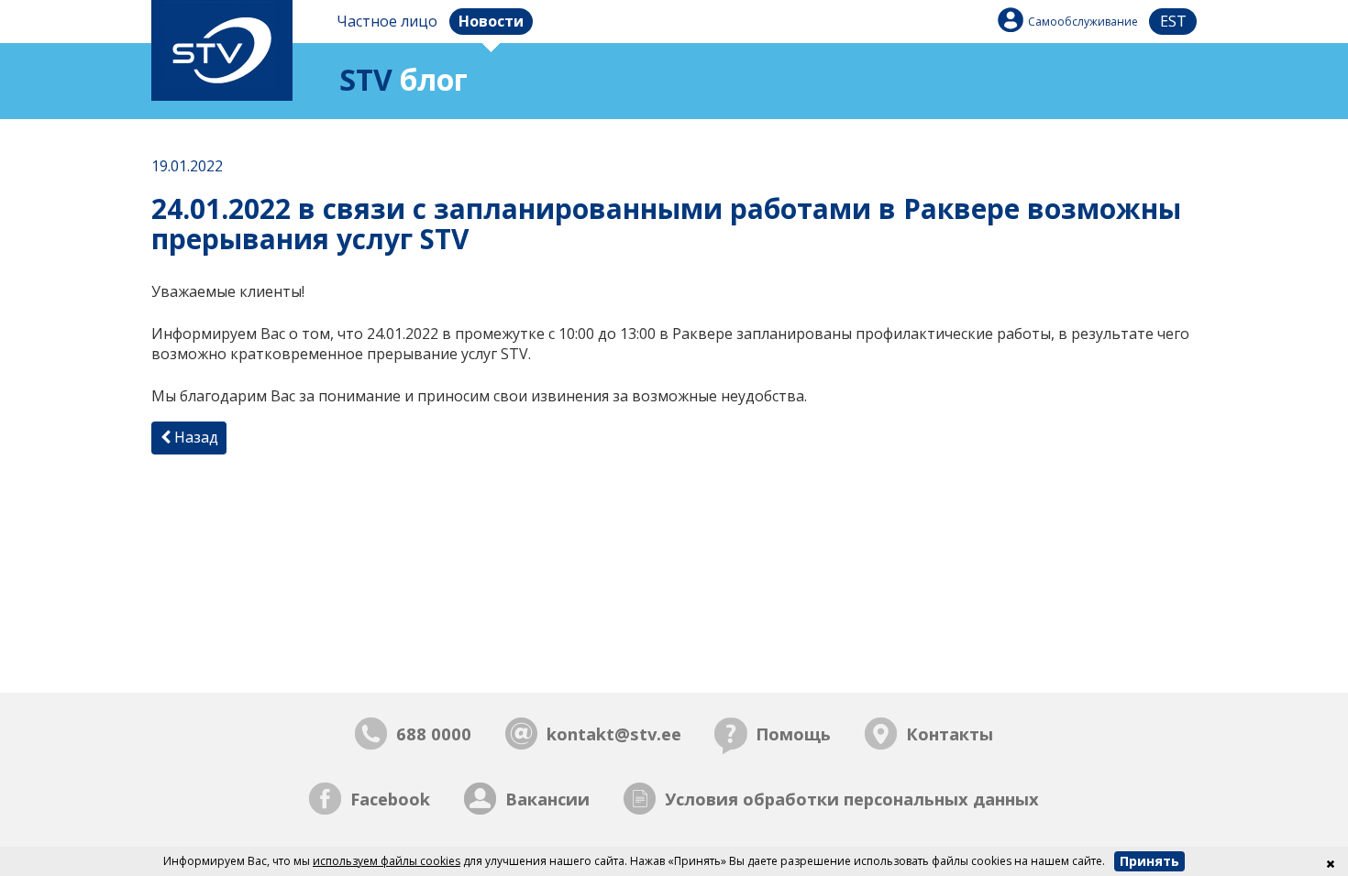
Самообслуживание (1083, 21)
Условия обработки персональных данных (852, 798)
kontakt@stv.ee (614, 733)
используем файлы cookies (386, 861)
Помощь (793, 733)
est (1173, 21)
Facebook (390, 798)
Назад (194, 437)
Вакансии (547, 798)
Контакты (949, 733)
